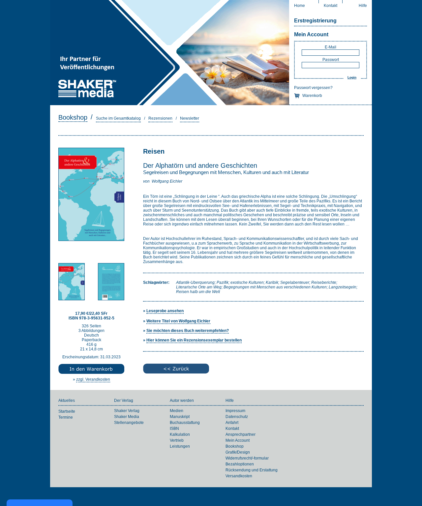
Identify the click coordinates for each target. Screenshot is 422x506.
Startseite (66, 411)
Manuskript (180, 416)
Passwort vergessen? (313, 87)
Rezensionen (160, 118)
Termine (65, 417)
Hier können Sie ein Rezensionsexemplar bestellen (194, 340)
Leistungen (180, 446)
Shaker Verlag (126, 410)
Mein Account (311, 34)
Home (299, 5)
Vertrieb (177, 440)
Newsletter (189, 118)
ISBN (174, 428)
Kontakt (330, 5)
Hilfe (363, 5)
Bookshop (72, 117)
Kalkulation (180, 434)
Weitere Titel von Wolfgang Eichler (178, 321)
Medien (176, 410)
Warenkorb (312, 95)
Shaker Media (126, 416)
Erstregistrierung (315, 20)
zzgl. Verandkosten (93, 379)
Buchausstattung (185, 422)
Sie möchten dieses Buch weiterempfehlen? (187, 330)
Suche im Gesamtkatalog (118, 118)
